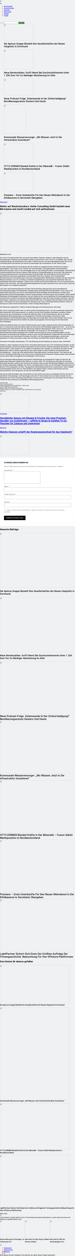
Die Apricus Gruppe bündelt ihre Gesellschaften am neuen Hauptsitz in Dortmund (32, 1005)
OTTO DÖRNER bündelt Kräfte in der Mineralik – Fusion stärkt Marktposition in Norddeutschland (36, 167)
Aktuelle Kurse (9, 8)
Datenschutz (8, 1250)
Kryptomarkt (8, 6)
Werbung (7, 1252)
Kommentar (8, 470)
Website (7, 502)
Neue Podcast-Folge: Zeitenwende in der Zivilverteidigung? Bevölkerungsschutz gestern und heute (35, 100)
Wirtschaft (7, 12)
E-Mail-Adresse (10, 494)
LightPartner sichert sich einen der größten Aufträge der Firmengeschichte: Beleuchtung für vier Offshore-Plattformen (36, 955)
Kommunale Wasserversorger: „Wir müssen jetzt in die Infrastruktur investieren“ (32, 1101)
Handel (6, 14)
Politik (6, 16)
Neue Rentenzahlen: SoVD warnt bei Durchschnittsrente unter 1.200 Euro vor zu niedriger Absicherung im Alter (36, 74)
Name (6, 486)
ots (5, 391)
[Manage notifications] (3, 1252)
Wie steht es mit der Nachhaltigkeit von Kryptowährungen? (57, 1241)
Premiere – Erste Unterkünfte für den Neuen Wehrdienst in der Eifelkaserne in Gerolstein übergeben (37, 196)
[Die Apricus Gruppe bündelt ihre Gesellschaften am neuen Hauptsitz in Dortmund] (39, 32)
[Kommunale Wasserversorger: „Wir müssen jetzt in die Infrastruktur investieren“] (39, 119)
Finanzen (7, 10)
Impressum (8, 1248)
